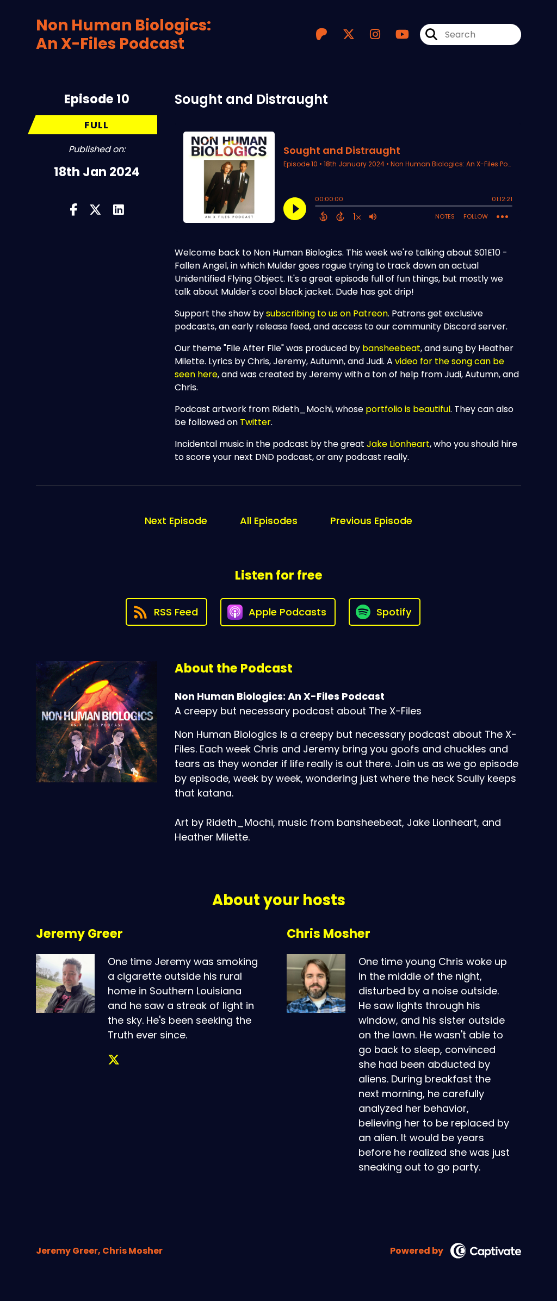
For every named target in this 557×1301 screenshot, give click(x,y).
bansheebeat (391, 348)
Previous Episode (371, 520)
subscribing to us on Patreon (327, 313)
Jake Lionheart (398, 444)
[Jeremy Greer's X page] (114, 1059)
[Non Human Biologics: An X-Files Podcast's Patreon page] (321, 34)
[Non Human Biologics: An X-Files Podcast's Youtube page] (395, 34)
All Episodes (269, 520)
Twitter (255, 422)
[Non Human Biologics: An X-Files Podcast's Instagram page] (368, 34)
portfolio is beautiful (408, 409)
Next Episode (176, 520)
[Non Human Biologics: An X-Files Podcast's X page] (342, 34)
